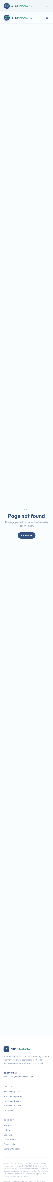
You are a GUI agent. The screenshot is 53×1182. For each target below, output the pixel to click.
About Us (8, 1125)
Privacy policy (10, 1144)
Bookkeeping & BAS (13, 1096)
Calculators (9, 1110)
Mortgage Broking (12, 1101)
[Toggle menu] (46, 5)
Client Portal (10, 1139)
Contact (8, 1135)
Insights (7, 1130)
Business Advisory (12, 1106)
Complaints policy (12, 1149)
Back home (26, 535)
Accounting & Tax (12, 1092)
